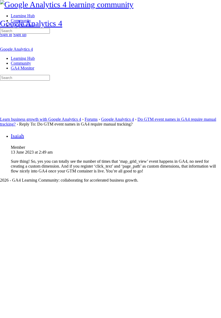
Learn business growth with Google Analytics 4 (40, 119)
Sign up (19, 34)
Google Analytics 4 (31, 23)
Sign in (6, 34)
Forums (91, 119)
